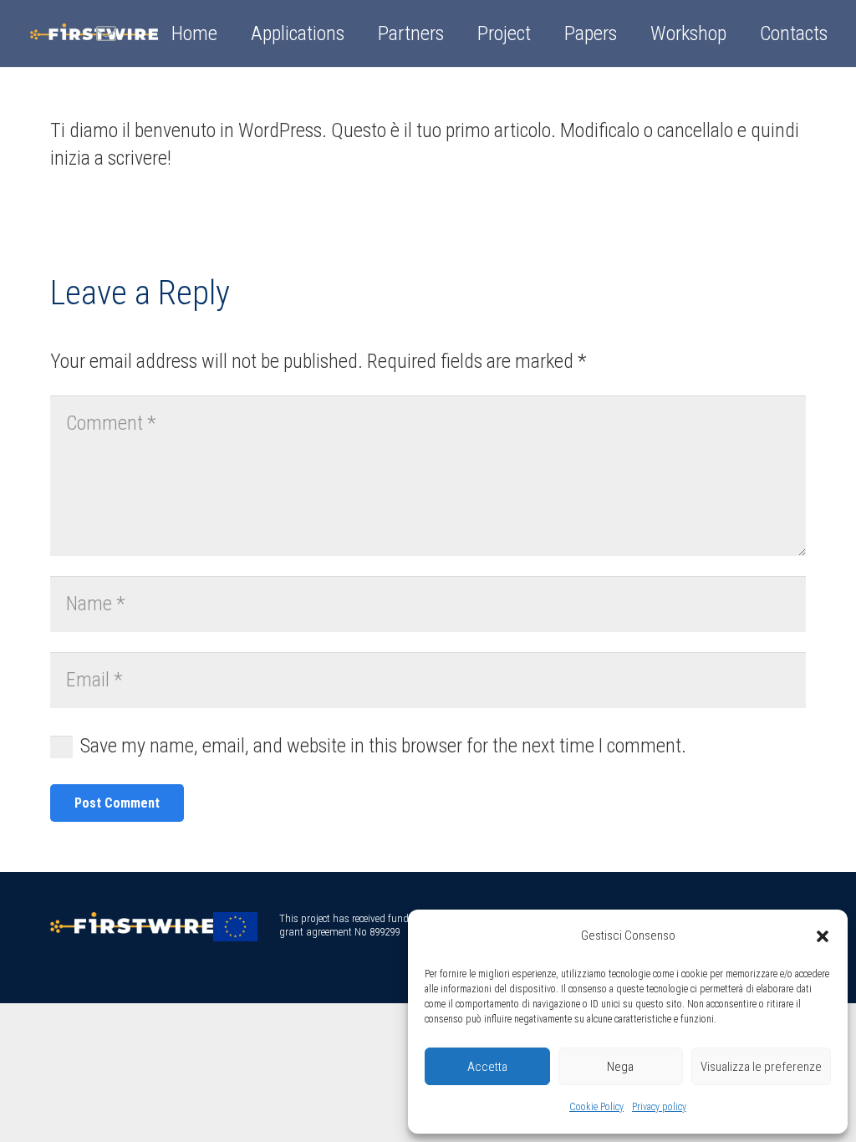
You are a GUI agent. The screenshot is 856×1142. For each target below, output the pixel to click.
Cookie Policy (596, 1107)
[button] (822, 936)
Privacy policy (659, 1107)
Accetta (487, 1066)
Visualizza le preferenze (761, 1066)
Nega (620, 1066)
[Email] (106, 33)
